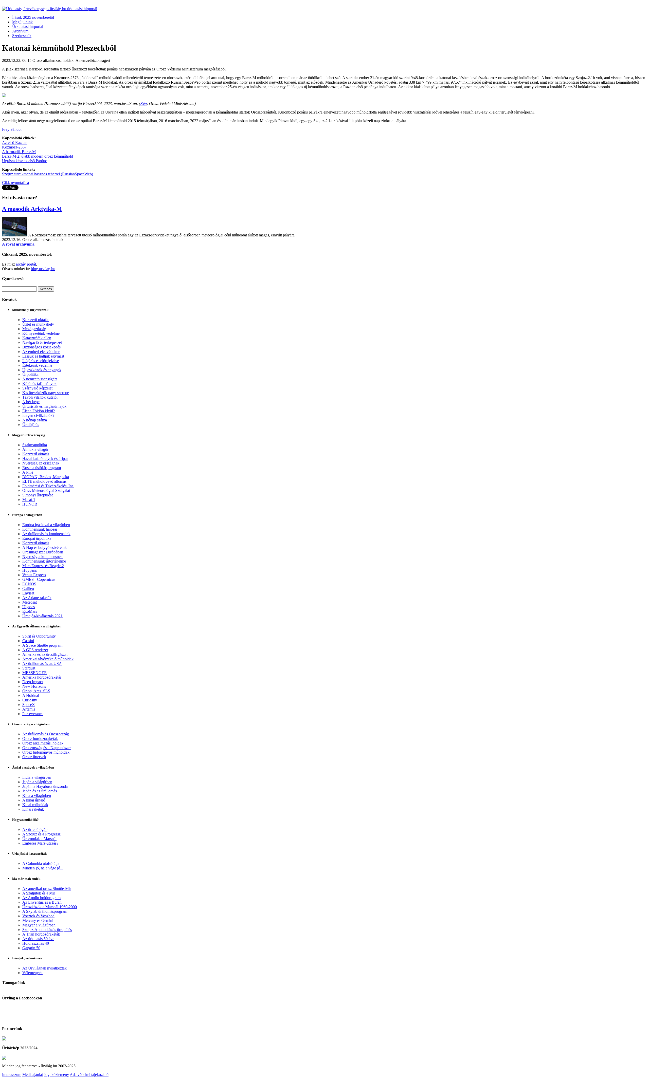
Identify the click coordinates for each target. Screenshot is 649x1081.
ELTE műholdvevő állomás (44, 481)
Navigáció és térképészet (42, 342)
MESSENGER (34, 672)
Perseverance (32, 714)
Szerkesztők (21, 35)
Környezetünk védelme (41, 333)
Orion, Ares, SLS (36, 691)
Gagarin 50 (31, 948)
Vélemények (32, 973)
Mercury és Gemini (37, 920)
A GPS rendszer (35, 650)
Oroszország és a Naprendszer (46, 747)
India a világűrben (36, 777)
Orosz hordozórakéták (40, 738)
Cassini (28, 641)
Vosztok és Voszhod (38, 916)
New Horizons (34, 686)
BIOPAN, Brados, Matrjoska (45, 477)
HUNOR (29, 504)
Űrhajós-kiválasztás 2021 (42, 616)
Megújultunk (22, 22)
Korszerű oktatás (35, 320)
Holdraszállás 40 (35, 943)
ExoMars (29, 611)
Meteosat (29, 602)
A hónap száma (34, 420)
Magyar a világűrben (39, 925)
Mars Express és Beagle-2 (43, 566)
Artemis (28, 709)
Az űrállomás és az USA (42, 663)
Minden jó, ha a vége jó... (42, 868)
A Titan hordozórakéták (41, 934)
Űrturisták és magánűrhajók (44, 406)
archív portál (26, 264)
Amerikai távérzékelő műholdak (48, 659)
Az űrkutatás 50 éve (38, 939)
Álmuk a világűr (35, 449)
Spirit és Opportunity (39, 636)
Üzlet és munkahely (38, 324)
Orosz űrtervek (34, 757)
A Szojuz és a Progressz (41, 834)
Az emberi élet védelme (41, 351)
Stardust (28, 668)
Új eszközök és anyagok (41, 370)
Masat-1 (28, 499)
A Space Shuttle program (42, 645)
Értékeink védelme (37, 365)
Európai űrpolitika (36, 538)
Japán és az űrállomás (39, 791)
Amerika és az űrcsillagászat (44, 654)
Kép (143, 103)
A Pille (27, 472)
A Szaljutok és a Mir (38, 893)
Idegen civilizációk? (38, 415)
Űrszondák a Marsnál (39, 838)
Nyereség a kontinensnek (42, 556)
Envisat (28, 593)
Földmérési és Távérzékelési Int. (48, 486)
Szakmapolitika (34, 445)
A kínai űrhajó (33, 800)
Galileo (28, 588)
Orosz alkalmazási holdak (42, 743)
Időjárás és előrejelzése (40, 361)
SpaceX (28, 704)
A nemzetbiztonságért (39, 379)
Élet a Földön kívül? (38, 411)
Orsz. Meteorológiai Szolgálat (46, 490)
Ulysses (28, 607)
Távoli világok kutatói (40, 397)
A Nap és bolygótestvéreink (44, 547)
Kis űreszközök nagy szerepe (45, 392)
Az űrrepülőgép (34, 829)
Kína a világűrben (36, 795)
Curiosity (29, 700)
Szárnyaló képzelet (37, 388)
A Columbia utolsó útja (40, 863)
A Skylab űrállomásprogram (44, 911)
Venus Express (34, 575)
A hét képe (31, 402)
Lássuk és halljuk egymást (43, 356)
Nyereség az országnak (40, 463)
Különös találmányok (39, 383)
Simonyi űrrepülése (37, 495)
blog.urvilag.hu (43, 269)
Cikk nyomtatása (15, 182)
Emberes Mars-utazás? (40, 843)
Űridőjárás (30, 424)
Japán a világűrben (37, 782)
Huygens (29, 570)
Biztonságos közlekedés (41, 347)
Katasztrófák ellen (36, 338)
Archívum (20, 31)
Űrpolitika (30, 374)
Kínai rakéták (33, 809)
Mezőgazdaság (34, 329)
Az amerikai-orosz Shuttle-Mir (46, 888)
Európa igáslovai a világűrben (46, 525)
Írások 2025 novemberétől (33, 17)
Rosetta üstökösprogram (41, 467)
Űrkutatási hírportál (27, 26)
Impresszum (11, 1074)
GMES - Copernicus (38, 579)
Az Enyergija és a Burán (42, 902)
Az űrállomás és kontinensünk (46, 534)
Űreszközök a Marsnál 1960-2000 (49, 907)
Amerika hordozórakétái (41, 677)
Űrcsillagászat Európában (42, 552)
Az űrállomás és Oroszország (45, 734)
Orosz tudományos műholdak (45, 752)
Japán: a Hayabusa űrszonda (45, 786)
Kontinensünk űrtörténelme (44, 561)
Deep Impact (32, 682)
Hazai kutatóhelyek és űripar (45, 458)
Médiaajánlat (32, 1074)
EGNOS (29, 584)
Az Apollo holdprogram (41, 898)
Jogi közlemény (56, 1074)
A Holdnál (30, 695)
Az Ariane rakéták (36, 597)
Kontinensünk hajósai (39, 529)
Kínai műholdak (35, 805)
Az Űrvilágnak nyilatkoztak (44, 968)
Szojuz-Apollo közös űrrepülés (47, 929)
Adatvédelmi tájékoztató (89, 1074)
